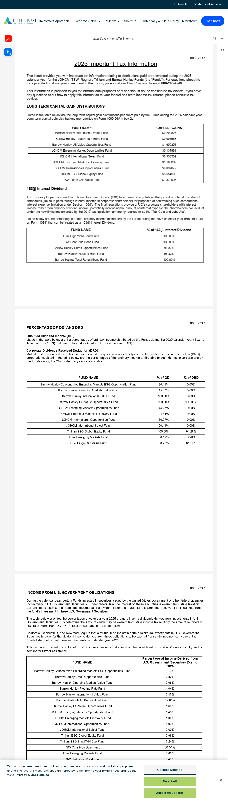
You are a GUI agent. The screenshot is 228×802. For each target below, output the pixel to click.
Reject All (170, 781)
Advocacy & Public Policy (161, 21)
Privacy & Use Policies (32, 775)
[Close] (221, 780)
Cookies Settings (169, 769)
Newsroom (189, 21)
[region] (114, 781)
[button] (207, 4)
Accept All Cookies (170, 792)
